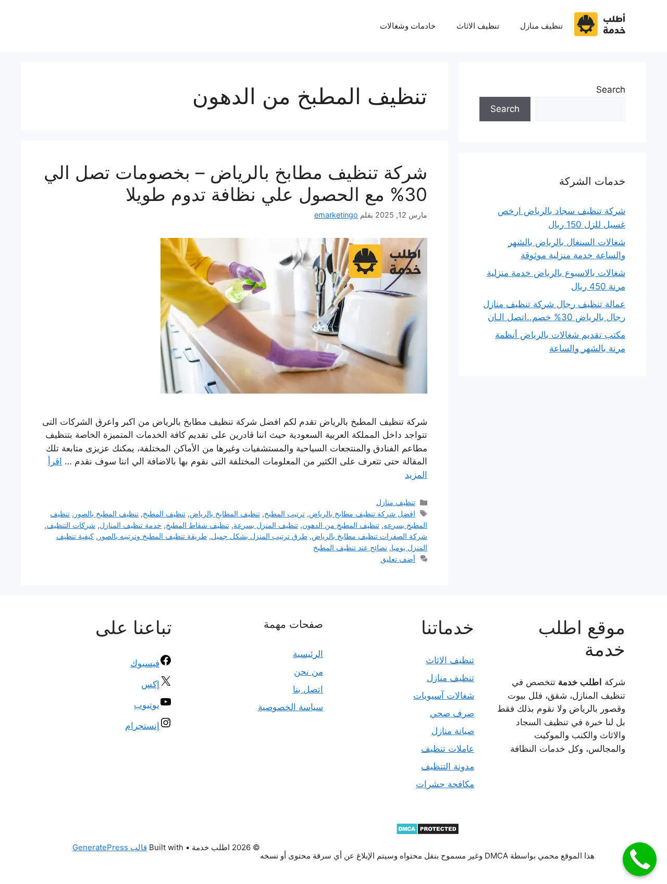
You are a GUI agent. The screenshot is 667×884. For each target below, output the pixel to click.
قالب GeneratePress (109, 847)
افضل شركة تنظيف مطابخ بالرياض (362, 513)
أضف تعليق (397, 558)
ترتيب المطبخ (284, 513)
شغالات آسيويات (443, 695)
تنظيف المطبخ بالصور (106, 513)
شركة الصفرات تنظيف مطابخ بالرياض (369, 536)
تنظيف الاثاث (477, 26)
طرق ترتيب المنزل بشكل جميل (259, 536)
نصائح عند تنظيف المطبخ (350, 547)
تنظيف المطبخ (164, 513)
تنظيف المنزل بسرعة (265, 525)
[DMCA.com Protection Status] (427, 832)
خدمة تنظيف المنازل (131, 525)
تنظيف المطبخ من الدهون (340, 525)
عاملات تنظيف (447, 748)
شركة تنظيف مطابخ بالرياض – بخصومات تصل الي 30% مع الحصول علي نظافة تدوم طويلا (235, 183)
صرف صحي (452, 713)
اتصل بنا (308, 689)
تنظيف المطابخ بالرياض (225, 513)
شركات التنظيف (70, 525)
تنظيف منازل (541, 26)
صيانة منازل (452, 731)
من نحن (308, 671)
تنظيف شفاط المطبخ (197, 525)
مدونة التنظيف (447, 766)
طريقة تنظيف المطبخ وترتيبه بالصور (152, 536)
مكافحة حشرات (445, 784)
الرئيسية (308, 654)
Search (610, 89)
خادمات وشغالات (408, 26)
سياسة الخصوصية (290, 707)
